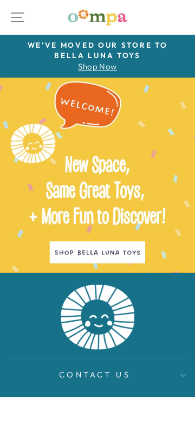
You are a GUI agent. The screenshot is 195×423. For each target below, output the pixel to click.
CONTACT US (95, 374)
